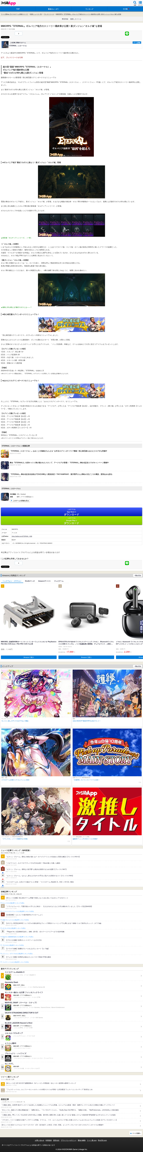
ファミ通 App (8, 3)
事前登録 (65, 19)
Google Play (71, 521)
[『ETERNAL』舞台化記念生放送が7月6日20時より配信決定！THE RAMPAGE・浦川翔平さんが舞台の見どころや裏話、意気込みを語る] (56, 480)
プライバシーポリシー (68, 1140)
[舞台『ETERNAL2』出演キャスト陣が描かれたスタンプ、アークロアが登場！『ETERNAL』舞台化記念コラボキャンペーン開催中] (55, 469)
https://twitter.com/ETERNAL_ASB (22, 536)
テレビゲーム (59, 581)
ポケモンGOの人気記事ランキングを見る (14, 928)
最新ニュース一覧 (36, 14)
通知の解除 (82, 1140)
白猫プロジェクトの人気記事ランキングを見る (15, 920)
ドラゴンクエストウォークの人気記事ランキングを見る (18, 911)
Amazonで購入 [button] (29, 657)
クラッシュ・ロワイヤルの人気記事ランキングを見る (17, 953)
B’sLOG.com (102, 1140)
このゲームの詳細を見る (21, 500)
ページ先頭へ (136, 1133)
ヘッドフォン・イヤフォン (12, 581)
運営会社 (56, 1140)
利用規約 (49, 1140)
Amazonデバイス (44, 581)
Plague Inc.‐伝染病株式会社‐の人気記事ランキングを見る (17, 936)
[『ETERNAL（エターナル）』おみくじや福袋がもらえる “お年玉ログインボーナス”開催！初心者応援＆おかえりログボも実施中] (54, 457)
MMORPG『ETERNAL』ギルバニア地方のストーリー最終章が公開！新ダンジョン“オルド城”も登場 (88, 14)
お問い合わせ (39, 1140)
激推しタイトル (75, 19)
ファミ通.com (92, 1140)
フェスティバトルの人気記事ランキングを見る (15, 962)
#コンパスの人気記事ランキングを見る (13, 903)
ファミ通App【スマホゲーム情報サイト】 (14, 14)
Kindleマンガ (30, 581)
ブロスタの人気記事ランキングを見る (13, 945)
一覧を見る (137, 575)
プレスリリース (49, 14)
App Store (71, 512)
